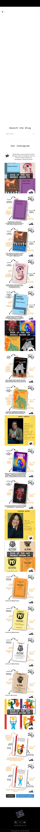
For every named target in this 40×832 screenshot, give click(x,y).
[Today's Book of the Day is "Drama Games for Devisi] (20, 745)
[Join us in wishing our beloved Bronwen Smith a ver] (20, 525)
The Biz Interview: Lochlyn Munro (20, 103)
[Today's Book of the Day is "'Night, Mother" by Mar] (20, 304)
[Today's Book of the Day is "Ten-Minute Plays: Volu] (20, 588)
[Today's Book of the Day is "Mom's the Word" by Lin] (20, 241)
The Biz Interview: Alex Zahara (20, 51)
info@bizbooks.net (20, 825)
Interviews (11, 29)
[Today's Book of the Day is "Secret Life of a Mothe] (20, 272)
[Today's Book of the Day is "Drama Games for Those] (20, 777)
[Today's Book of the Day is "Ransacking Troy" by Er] (20, 399)
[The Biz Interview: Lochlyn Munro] (20, 88)
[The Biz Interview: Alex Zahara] (20, 35)
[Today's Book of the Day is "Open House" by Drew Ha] (20, 367)
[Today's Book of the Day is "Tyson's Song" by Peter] (20, 462)
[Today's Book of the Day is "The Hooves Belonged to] (20, 493)
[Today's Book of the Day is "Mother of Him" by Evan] (20, 209)
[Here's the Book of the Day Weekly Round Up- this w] (20, 178)
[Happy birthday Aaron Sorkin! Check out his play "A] (20, 430)
